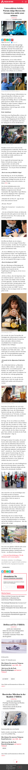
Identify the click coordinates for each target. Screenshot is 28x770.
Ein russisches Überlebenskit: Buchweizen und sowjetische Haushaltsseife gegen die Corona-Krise (14, 614)
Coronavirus (6, 567)
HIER (3, 686)
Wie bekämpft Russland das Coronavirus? (13, 603)
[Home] (2, 2)
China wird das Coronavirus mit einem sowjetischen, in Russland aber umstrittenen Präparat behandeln (13, 598)
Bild (6, 183)
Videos (13, 679)
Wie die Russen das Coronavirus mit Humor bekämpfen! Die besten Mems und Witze (13, 607)
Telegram (15, 42)
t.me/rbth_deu (16, 665)
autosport (5, 679)
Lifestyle (14, 17)
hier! (9, 768)
